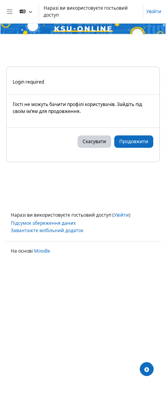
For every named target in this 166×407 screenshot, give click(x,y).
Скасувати (94, 141)
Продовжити (133, 141)
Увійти (153, 11)
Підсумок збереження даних (43, 223)
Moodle (42, 251)
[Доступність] (147, 369)
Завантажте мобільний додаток (47, 230)
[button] (26, 11)
